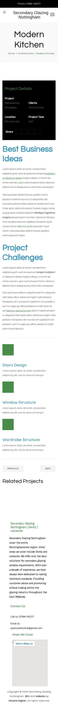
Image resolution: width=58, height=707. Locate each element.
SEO (27, 696)
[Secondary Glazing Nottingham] (29, 15)
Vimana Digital (17, 700)
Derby (39, 551)
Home (11, 53)
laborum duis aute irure (18, 311)
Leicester (14, 556)
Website (40, 696)
